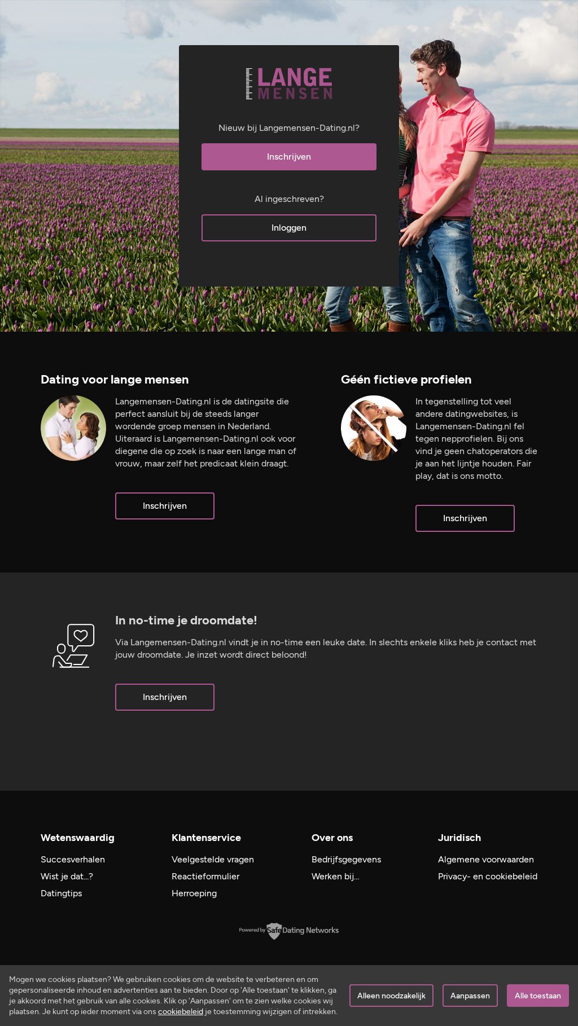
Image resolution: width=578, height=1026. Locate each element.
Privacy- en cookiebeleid (487, 876)
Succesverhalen (73, 859)
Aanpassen (470, 996)
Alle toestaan (538, 996)
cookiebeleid (180, 1011)
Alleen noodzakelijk (391, 996)
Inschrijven (289, 156)
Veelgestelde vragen (213, 859)
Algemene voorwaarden (486, 859)
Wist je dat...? (67, 876)
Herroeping (194, 893)
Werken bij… (336, 876)
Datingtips (61, 893)
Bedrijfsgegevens (346, 859)
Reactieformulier (205, 876)
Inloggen (289, 227)
